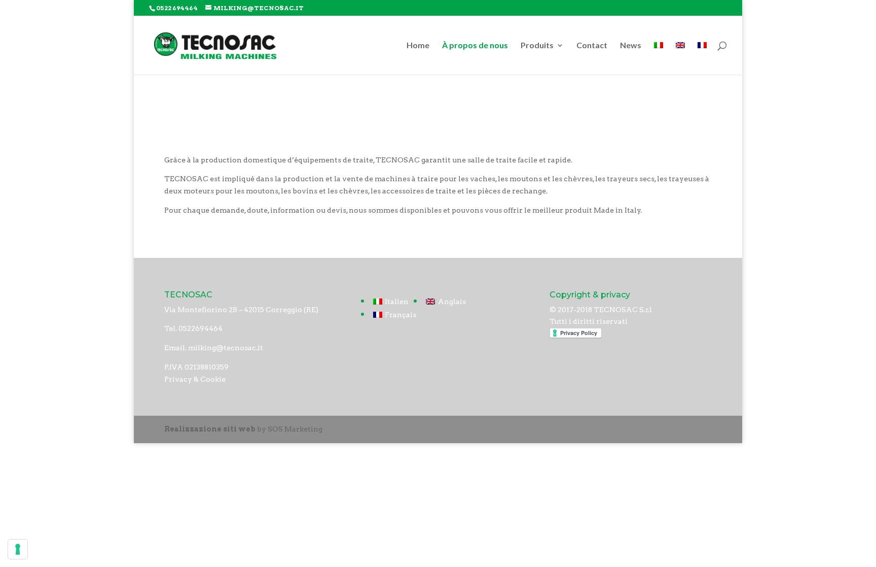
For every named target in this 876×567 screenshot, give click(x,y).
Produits (537, 46)
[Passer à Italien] (658, 58)
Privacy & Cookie (195, 379)
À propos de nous (475, 46)
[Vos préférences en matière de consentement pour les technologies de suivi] (17, 549)
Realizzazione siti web (210, 429)
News (630, 46)
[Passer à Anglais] (680, 58)
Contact (591, 46)
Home (418, 46)
